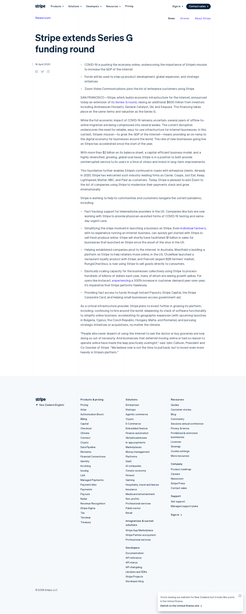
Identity (85, 461)
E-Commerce (133, 423)
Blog (173, 414)
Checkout (86, 428)
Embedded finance (137, 428)
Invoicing (85, 465)
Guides (175, 404)
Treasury (85, 522)
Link (82, 475)
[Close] (239, 596)
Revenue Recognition (92, 503)
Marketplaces (134, 447)
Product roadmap (181, 469)
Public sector (133, 508)
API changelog (134, 567)
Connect (85, 437)
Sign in (176, 6)
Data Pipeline (88, 447)
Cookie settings (180, 451)
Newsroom (43, 18)
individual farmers (193, 228)
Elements (86, 451)
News (171, 18)
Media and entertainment (140, 494)
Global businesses (136, 437)
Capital (84, 423)
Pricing (129, 6)
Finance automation (137, 433)
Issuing (84, 470)
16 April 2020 (43, 64)
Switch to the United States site (179, 605)
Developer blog (135, 581)
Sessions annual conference (187, 423)
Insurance (131, 489)
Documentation (135, 553)
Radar (83, 498)
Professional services (138, 503)
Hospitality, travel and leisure (142, 484)
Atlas (83, 409)
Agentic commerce (137, 414)
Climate (84, 433)
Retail (129, 512)
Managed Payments (92, 480)
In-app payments (135, 442)
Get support (178, 501)
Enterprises (132, 404)
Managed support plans (184, 506)
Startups (131, 409)
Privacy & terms (180, 428)
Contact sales (197, 6)
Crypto (84, 442)
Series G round (126, 102)
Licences (176, 441)
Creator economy (136, 470)
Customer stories (181, 409)
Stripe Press (178, 483)
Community (177, 419)
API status (132, 562)
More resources (180, 455)
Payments (86, 489)
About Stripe (203, 18)
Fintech (130, 475)
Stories (184, 18)
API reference (134, 557)
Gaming (130, 480)
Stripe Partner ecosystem (141, 535)
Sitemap (176, 446)
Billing (83, 419)
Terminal (85, 517)
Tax (82, 512)
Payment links (88, 484)
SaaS (129, 461)
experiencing (121, 280)
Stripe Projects (134, 576)
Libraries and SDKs (136, 571)
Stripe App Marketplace (139, 530)
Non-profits (132, 498)
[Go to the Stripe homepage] (39, 399)
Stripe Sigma (87, 508)
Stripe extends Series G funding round (84, 42)
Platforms (131, 456)
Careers (175, 474)
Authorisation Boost (92, 414)
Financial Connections (93, 456)
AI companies (133, 465)
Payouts (85, 494)
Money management (138, 451)
